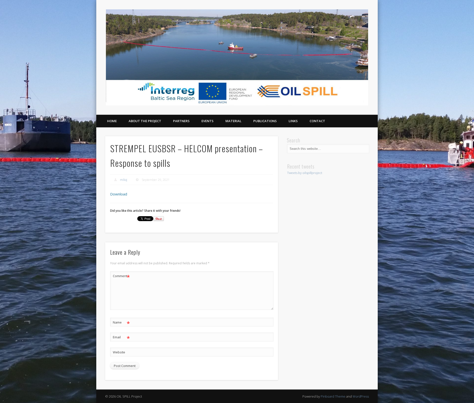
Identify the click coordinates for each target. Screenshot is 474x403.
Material (233, 121)
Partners (181, 121)
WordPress (361, 396)
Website (119, 352)
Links (293, 121)
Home (112, 121)
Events (207, 121)
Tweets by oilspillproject (304, 173)
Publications (265, 121)
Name (121, 323)
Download (118, 194)
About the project (145, 121)
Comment (121, 276)
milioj (123, 180)
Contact (317, 121)
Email (121, 338)
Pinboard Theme (333, 396)
